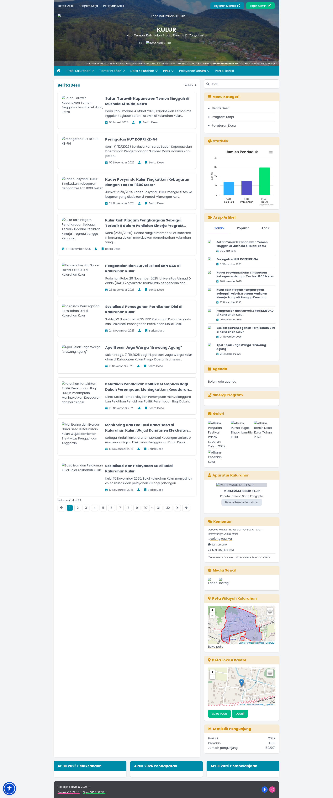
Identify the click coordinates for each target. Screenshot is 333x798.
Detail (239, 713)
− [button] (212, 615)
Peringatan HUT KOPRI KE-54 (131, 139)
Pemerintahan (110, 71)
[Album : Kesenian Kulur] (218, 457)
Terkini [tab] (219, 228)
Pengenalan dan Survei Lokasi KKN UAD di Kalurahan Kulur (245, 313)
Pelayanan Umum (193, 71)
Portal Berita (224, 71)
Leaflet (242, 642)
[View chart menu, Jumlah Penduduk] (271, 152)
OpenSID (270, 642)
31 (158, 508)
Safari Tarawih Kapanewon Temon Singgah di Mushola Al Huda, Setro (242, 244)
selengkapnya (221, 529)
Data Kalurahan (142, 71)
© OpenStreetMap (255, 642)
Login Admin (258, 6)
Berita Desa (66, 6)
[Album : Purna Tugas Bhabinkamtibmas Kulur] (241, 435)
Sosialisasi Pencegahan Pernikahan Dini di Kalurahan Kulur (245, 330)
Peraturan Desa (113, 6)
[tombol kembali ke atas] (325, 790)
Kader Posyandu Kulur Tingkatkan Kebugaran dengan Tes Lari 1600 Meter (245, 274)
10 (145, 508)
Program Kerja (88, 6)
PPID (167, 71)
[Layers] (270, 611)
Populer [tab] (243, 228)
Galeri (218, 413)
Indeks (189, 85)
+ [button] (212, 610)
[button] (9, 788)
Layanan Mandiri (225, 6)
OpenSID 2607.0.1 (94, 792)
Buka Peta (219, 713)
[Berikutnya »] (177, 508)
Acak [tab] (265, 228)
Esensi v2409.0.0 (69, 792)
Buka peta (215, 646)
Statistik (220, 141)
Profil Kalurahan (78, 71)
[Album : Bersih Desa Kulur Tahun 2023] (264, 435)
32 (168, 508)
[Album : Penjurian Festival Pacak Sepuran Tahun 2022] (218, 435)
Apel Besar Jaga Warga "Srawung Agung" (143, 347)
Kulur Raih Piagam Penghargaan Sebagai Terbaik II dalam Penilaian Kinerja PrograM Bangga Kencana (241, 293)
